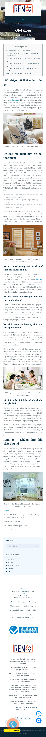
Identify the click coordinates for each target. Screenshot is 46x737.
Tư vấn (11, 571)
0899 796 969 (23, 596)
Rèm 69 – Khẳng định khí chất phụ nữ (18, 73)
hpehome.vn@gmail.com (23, 591)
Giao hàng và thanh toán (23, 618)
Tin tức (11, 568)
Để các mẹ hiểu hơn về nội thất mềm (17, 51)
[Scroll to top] (41, 733)
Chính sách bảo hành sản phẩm (23, 610)
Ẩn (29, 46)
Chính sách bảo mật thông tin (23, 606)
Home (17, 35)
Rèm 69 (6, 511)
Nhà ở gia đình (13, 565)
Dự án (10, 562)
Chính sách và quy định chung (23, 602)
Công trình (12, 559)
